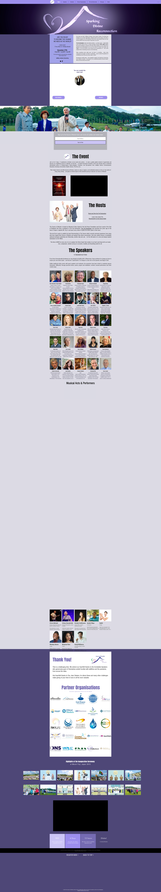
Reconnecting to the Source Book (97, 218)
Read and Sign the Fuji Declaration (97, 213)
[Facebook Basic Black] (62, 61)
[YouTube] (60, 61)
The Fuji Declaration (86, 228)
